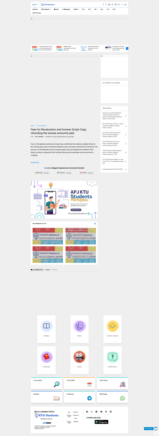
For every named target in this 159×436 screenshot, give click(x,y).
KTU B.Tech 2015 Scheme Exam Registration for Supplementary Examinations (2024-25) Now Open (70, 47)
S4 (89, 9)
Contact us (76, 415)
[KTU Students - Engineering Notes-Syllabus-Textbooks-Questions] (47, 5)
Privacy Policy (69, 422)
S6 (101, 9)
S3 (83, 9)
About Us (75, 412)
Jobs (57, 9)
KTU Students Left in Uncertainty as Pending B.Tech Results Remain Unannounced (118, 47)
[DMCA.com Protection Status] (46, 423)
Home (36, 9)
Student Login (69, 416)
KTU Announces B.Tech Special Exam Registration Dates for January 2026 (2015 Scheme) (94, 47)
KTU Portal (37, 13)
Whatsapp (66, 9)
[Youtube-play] (109, 4)
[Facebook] (103, 4)
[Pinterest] (118, 4)
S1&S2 (75, 9)
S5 (95, 9)
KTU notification (41, 125)
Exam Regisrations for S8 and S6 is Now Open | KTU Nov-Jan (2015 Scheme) (45, 48)
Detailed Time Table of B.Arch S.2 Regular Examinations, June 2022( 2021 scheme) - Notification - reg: (47, 258)
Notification (35, 162)
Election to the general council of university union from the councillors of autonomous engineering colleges (48, 240)
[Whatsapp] (106, 4)
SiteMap (76, 421)
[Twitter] (112, 4)
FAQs (75, 418)
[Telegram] (115, 4)
